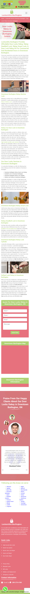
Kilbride (8, 503)
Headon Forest (10, 501)
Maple (22, 486)
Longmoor (8, 506)
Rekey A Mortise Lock (6, 102)
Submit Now (15, 332)
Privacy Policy (6, 564)
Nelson (22, 491)
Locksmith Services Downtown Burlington (15, 18)
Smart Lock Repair (7, 553)
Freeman (8, 500)
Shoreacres (23, 496)
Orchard (23, 493)
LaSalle (8, 505)
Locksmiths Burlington (14, 592)
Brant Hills (8, 490)
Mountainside (24, 490)
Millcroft (23, 488)
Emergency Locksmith (8, 574)
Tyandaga (23, 503)
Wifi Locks (5, 569)
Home (2, 18)
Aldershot (8, 486)
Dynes (7, 495)
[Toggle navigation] (26, 13)
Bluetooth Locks (7, 566)
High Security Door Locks (9, 545)
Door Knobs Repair (7, 556)
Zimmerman (24, 505)
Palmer (22, 495)
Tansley (22, 501)
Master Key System (7, 548)
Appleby (8, 488)
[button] (12, 417)
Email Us (6, 582)
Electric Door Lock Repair (9, 550)
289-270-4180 (22, 3)
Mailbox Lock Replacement (9, 572)
